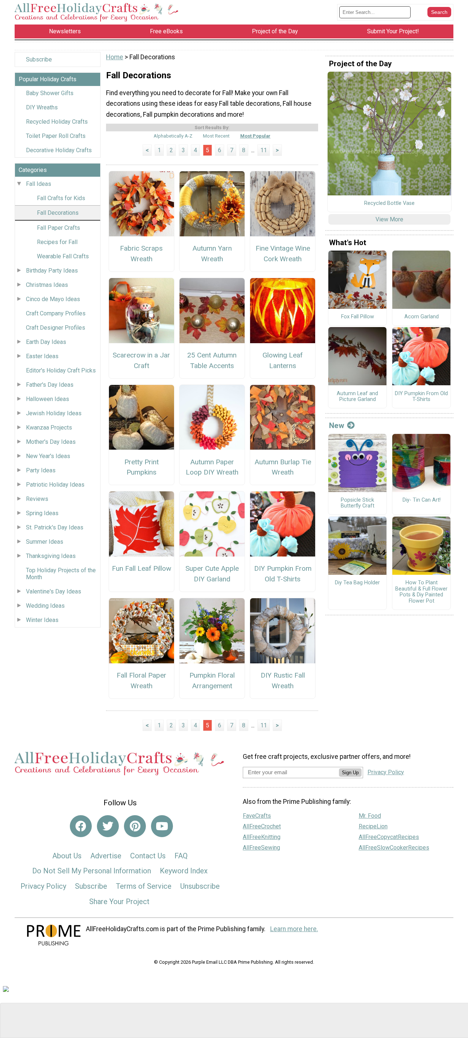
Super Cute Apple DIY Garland (212, 573)
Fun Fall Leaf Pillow (141, 568)
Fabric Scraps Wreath (141, 253)
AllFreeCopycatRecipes (389, 836)
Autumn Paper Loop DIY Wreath (212, 467)
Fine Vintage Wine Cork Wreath (283, 253)
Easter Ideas (42, 356)
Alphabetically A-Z (173, 136)
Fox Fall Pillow (357, 317)
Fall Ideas (38, 183)
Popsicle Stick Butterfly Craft (357, 503)
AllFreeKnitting (261, 836)
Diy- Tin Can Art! (422, 500)
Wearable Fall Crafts (63, 256)
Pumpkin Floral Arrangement (212, 680)
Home (114, 57)
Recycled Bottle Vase (389, 203)
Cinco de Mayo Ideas (53, 299)
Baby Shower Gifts (49, 93)
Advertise (105, 855)
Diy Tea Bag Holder (357, 583)
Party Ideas (41, 470)
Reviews (37, 498)
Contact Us (148, 855)
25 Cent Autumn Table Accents (212, 360)
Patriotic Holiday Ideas (55, 484)
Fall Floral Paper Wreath (141, 680)
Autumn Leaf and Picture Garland (357, 397)
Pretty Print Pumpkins (141, 467)
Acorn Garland (421, 317)
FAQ (181, 855)
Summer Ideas (44, 541)
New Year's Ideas (48, 456)
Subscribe (39, 59)
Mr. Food (370, 815)
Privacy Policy (43, 886)
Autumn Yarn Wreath (212, 253)
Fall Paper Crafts (58, 227)
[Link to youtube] (162, 826)
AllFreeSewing (261, 847)
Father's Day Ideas (49, 384)
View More (389, 219)
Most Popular (255, 136)
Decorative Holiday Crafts (59, 150)
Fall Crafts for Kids (61, 198)
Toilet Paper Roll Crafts (56, 135)
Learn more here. (294, 929)
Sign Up (350, 772)
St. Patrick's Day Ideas (54, 527)
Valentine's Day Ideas (53, 591)
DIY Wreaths (42, 107)
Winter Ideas (42, 620)
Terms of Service (143, 886)
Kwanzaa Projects (49, 427)
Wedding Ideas (45, 605)
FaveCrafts (257, 815)
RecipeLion (373, 826)
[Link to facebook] (81, 826)
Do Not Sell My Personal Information (91, 870)
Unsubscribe (200, 886)
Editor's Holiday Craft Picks (61, 370)
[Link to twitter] (108, 826)
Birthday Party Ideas (52, 270)
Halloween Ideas (47, 399)
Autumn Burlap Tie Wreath (282, 467)
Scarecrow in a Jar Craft (141, 360)
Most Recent (216, 136)
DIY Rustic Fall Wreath (283, 680)
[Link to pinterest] (135, 826)
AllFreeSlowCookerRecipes (394, 847)
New (336, 425)
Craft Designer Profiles (55, 327)
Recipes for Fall (57, 242)
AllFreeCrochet (262, 826)
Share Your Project (119, 901)
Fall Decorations (58, 212)
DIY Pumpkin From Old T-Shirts (283, 573)
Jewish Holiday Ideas (54, 413)
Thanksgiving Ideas (51, 555)
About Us (67, 855)
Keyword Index (184, 870)
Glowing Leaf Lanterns (283, 360)
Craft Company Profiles (56, 313)
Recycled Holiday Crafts (57, 121)
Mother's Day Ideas (51, 441)
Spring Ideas (42, 513)
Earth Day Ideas (46, 341)
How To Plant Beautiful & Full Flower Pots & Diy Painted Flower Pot (421, 592)
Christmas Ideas (47, 284)
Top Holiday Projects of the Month (61, 574)
